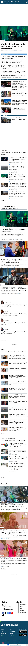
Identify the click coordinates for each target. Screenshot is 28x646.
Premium (2, 629)
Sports (10, 351)
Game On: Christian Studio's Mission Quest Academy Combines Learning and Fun (18, 445)
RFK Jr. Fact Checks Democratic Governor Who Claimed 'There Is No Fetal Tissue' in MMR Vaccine (17, 376)
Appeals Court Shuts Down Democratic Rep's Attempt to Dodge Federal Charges (18, 415)
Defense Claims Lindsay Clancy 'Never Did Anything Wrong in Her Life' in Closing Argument (13, 287)
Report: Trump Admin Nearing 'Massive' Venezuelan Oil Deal (18, 402)
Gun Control (22, 152)
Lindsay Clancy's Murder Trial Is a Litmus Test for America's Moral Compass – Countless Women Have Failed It (14, 560)
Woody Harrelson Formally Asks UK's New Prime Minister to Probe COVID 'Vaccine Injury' (13, 76)
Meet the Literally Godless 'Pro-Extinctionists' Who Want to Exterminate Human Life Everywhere (13, 505)
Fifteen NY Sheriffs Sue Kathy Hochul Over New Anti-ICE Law (17, 369)
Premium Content (5, 484)
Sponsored (12, 635)
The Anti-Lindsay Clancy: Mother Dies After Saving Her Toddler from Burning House (19, 93)
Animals (23, 440)
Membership (12, 631)
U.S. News (3, 350)
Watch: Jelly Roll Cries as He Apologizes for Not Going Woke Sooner (13, 46)
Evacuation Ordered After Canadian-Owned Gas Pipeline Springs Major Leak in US (18, 383)
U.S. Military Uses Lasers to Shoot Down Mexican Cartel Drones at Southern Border (17, 193)
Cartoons (15, 208)
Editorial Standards (23, 604)
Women (18, 440)
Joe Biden (3, 154)
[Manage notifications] (3, 643)
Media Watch (15, 152)
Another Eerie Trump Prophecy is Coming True (18, 118)
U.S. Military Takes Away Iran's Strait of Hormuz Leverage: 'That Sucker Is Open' (17, 168)
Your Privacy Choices (15, 645)
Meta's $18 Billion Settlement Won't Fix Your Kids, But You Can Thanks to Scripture (13, 314)
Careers (21, 608)
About (11, 629)
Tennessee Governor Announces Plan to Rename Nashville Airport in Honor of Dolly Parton (13, 72)
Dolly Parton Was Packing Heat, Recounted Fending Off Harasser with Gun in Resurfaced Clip (17, 429)
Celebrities (12, 440)
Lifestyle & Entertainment (8, 438)
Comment (18, 50)
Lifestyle (2, 635)
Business (8, 152)
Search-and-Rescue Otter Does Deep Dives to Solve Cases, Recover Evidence (18, 458)
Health (6, 440)
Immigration (4, 351)
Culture (15, 351)
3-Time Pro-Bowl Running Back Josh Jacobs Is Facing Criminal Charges (13, 57)
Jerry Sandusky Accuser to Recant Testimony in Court (18, 108)
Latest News (4, 150)
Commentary (4, 208)
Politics (3, 152)
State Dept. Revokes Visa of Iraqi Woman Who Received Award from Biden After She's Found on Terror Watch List (13, 67)
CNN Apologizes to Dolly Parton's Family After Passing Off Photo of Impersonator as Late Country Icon (17, 185)
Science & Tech (22, 351)
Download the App (22, 629)
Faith (2, 440)
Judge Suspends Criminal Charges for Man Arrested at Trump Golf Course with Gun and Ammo (17, 396)
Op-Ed (10, 208)
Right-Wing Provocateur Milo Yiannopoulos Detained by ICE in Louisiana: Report (12, 61)
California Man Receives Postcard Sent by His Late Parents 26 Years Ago (17, 451)
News (2, 631)
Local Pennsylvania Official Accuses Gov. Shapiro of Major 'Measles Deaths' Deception (18, 159)
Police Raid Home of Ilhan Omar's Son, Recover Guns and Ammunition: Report (18, 362)
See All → (3, 200)
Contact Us (21, 606)
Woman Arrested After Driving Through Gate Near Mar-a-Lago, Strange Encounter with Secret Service (19, 102)
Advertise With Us (23, 612)
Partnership (22, 610)
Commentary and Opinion (8, 206)
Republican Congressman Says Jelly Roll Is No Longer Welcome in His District (17, 390)
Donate (11, 633)
